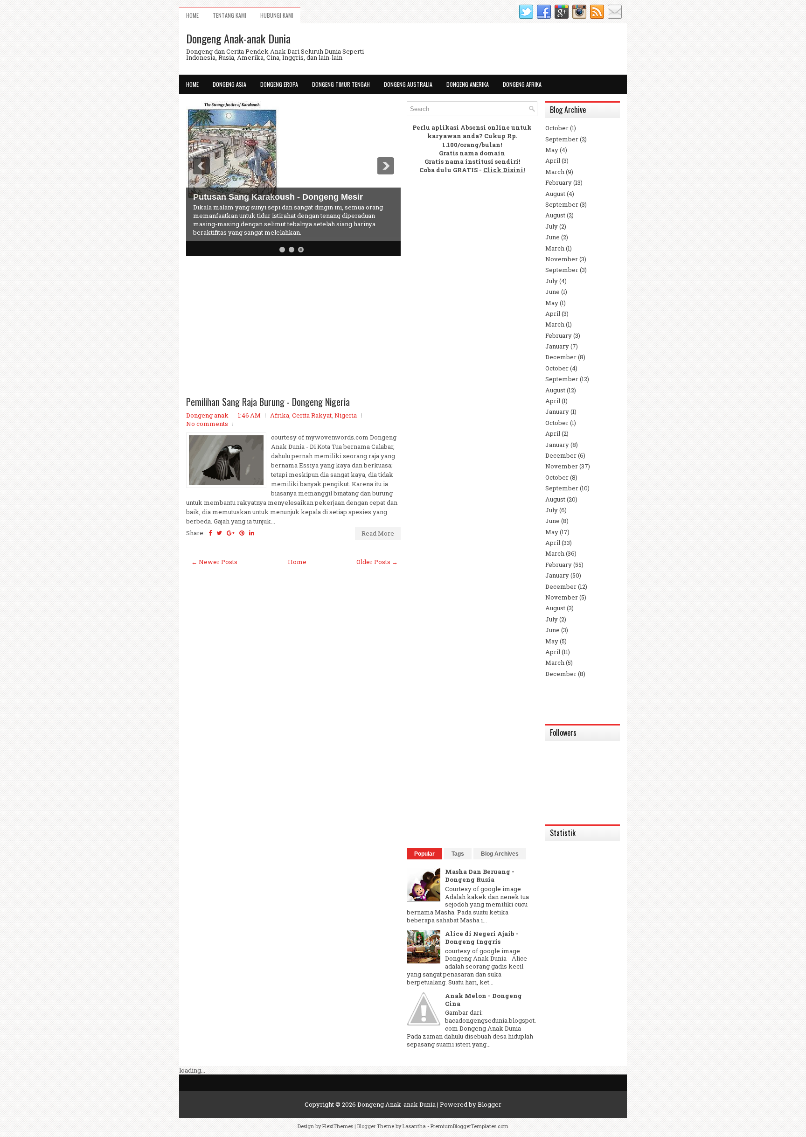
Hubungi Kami (276, 15)
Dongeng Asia (229, 84)
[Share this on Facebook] (210, 533)
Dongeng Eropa (279, 84)
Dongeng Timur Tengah (341, 84)
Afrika (279, 415)
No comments (207, 423)
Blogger (489, 1104)
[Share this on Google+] (230, 533)
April (552, 160)
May (551, 150)
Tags (458, 854)
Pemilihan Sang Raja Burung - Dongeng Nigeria (268, 401)
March (554, 171)
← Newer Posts (214, 562)
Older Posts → (377, 562)
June (552, 237)
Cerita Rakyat (312, 415)
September (561, 139)
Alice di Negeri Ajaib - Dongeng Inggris (482, 937)
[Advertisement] (293, 328)
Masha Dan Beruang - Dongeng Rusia (479, 875)
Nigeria (345, 415)
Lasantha (414, 1126)
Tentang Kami (229, 15)
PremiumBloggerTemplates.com (469, 1126)
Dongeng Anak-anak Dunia (238, 38)
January (557, 346)
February (558, 182)
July (551, 226)
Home (192, 15)
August (555, 193)
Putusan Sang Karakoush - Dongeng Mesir (278, 197)
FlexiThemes (337, 1126)
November (561, 259)
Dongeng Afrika (522, 84)
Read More (377, 533)
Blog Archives (500, 854)
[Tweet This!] (219, 533)
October (557, 128)
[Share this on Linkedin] (252, 533)
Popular (424, 854)
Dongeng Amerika (467, 84)
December (561, 357)
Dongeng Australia (408, 84)
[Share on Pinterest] (242, 533)
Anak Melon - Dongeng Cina (483, 999)
